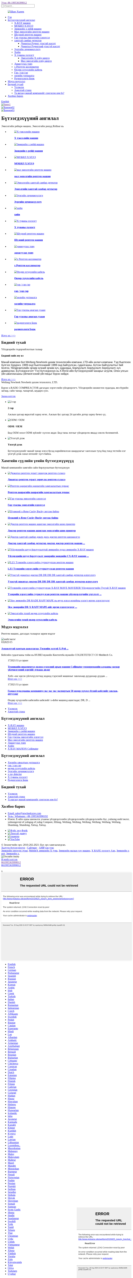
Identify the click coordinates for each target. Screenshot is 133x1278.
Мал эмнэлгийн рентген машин (31, 31)
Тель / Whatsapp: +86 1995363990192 (28, 816)
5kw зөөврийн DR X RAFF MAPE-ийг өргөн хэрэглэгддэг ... (42, 607)
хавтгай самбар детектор (28, 40)
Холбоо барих (15, 96)
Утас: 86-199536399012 (14, 2)
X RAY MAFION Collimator (23, 748)
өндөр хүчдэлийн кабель (21, 768)
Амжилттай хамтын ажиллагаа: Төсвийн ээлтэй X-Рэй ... (34, 648)
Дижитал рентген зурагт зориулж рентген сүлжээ (36, 479)
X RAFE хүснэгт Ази (103, 850)
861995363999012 (11, 862)
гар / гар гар (14, 765)
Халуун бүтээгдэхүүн (13, 847)
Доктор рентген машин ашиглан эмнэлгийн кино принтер (42, 530)
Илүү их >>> (8, 335)
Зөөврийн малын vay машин (74, 850)
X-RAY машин (22, 23)
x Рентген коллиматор (26, 66)
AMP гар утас (46, 847)
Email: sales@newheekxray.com (24, 813)
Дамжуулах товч (23, 63)
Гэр (10, 17)
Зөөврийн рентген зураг (14, 850)
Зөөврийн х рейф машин (28, 28)
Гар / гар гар (21, 72)
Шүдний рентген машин (28, 34)
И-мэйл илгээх (9, 859)
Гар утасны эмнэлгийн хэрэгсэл (32, 37)
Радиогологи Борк (24, 78)
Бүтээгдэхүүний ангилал (21, 20)
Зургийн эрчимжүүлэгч (27, 49)
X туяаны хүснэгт (24, 55)
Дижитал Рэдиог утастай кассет (38, 43)
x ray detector (15, 774)
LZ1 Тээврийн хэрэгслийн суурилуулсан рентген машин (41, 568)
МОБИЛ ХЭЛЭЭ (23, 26)
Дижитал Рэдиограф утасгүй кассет (40, 46)
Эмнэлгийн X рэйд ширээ (35, 58)
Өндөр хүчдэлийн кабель (28, 69)
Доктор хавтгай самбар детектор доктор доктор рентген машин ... (46, 543)
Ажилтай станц (22, 90)
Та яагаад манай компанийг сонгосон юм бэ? (39, 93)
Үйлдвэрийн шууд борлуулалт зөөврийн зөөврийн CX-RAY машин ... (48, 556)
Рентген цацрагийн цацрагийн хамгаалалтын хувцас (39, 492)
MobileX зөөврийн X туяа (43, 850)
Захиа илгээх (8, 396)
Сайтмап (32, 847)
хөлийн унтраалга (24, 75)
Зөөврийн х (12, 853)
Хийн (17, 52)
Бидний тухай (15, 84)
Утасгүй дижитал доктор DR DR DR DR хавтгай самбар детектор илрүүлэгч (53, 581)
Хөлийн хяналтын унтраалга (24, 762)
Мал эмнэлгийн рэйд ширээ (36, 61)
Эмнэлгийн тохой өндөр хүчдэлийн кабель (32, 619)
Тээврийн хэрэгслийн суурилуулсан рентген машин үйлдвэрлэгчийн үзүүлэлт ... (55, 594)
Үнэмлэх (19, 87)
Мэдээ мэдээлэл (16, 81)
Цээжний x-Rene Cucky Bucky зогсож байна (33, 517)
